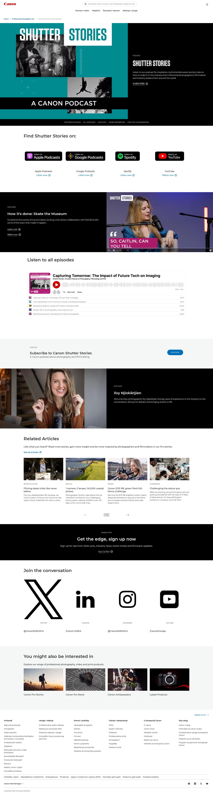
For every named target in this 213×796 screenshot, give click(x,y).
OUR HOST (102, 122)
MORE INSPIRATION (117, 122)
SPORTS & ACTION (30, 484)
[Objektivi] (101, 10)
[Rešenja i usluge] (139, 10)
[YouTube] (207, 784)
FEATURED (11, 207)
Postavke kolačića (151, 777)
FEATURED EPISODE (72, 122)
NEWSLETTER (106, 533)
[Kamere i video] (90, 10)
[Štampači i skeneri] (121, 10)
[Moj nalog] (207, 4)
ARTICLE (69, 484)
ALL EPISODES (89, 122)
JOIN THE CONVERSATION (138, 122)
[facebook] (189, 784)
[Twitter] (201, 784)
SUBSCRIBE (175, 352)
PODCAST (136, 56)
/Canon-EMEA (73, 631)
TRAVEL (111, 484)
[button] (85, 515)
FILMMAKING (155, 484)
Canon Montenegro (13, 784)
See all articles (32, 452)
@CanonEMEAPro (34, 631)
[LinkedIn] (195, 784)
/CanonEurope (158, 631)
